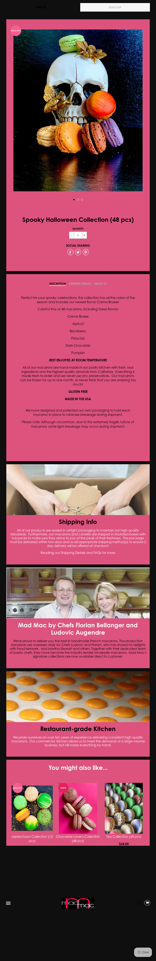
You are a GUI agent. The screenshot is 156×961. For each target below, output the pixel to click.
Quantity (78, 228)
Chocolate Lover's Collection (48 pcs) (78, 839)
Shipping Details (80, 283)
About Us (100, 283)
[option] (78, 110)
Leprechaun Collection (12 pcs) (32, 839)
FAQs (97, 553)
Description (57, 283)
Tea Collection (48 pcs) (123, 837)
